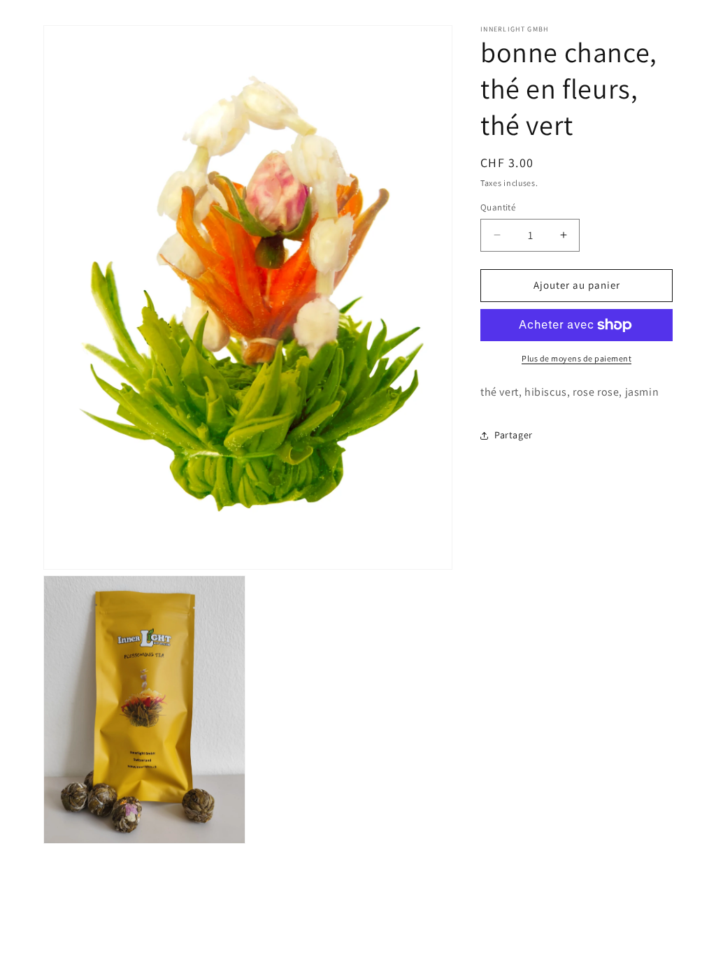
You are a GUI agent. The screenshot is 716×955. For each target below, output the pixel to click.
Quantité (497, 207)
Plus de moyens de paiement (576, 358)
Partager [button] (513, 435)
